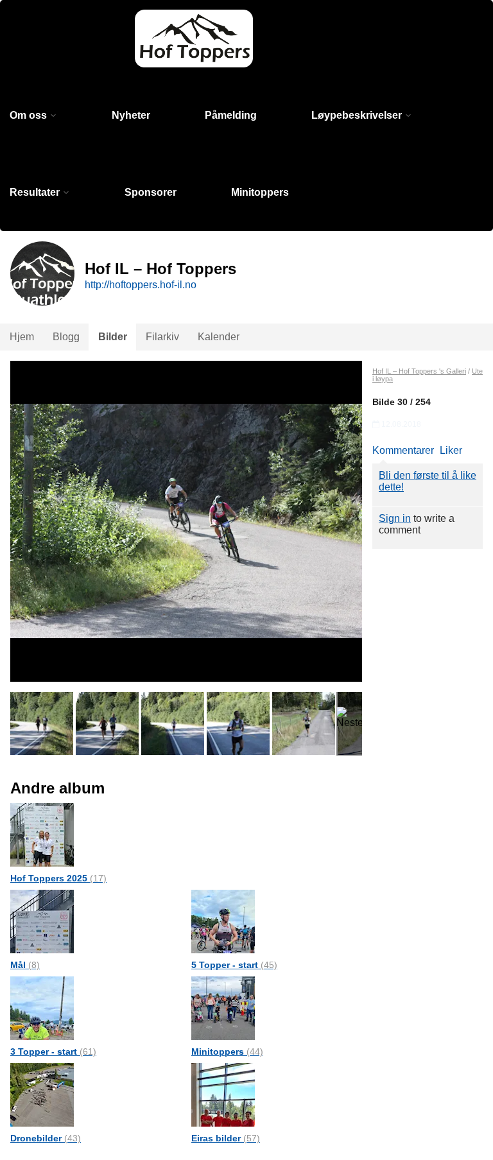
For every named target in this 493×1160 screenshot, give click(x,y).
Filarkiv (162, 336)
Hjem (22, 336)
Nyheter (131, 115)
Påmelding (231, 115)
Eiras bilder (225, 1138)
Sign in (395, 518)
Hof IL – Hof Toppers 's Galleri (419, 371)
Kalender (218, 336)
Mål (25, 965)
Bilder (112, 336)
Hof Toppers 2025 (58, 878)
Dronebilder (45, 1138)
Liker (451, 450)
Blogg (66, 336)
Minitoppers (260, 192)
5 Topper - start (234, 965)
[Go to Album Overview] (42, 834)
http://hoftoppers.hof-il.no (140, 284)
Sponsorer (151, 192)
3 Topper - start (53, 1051)
